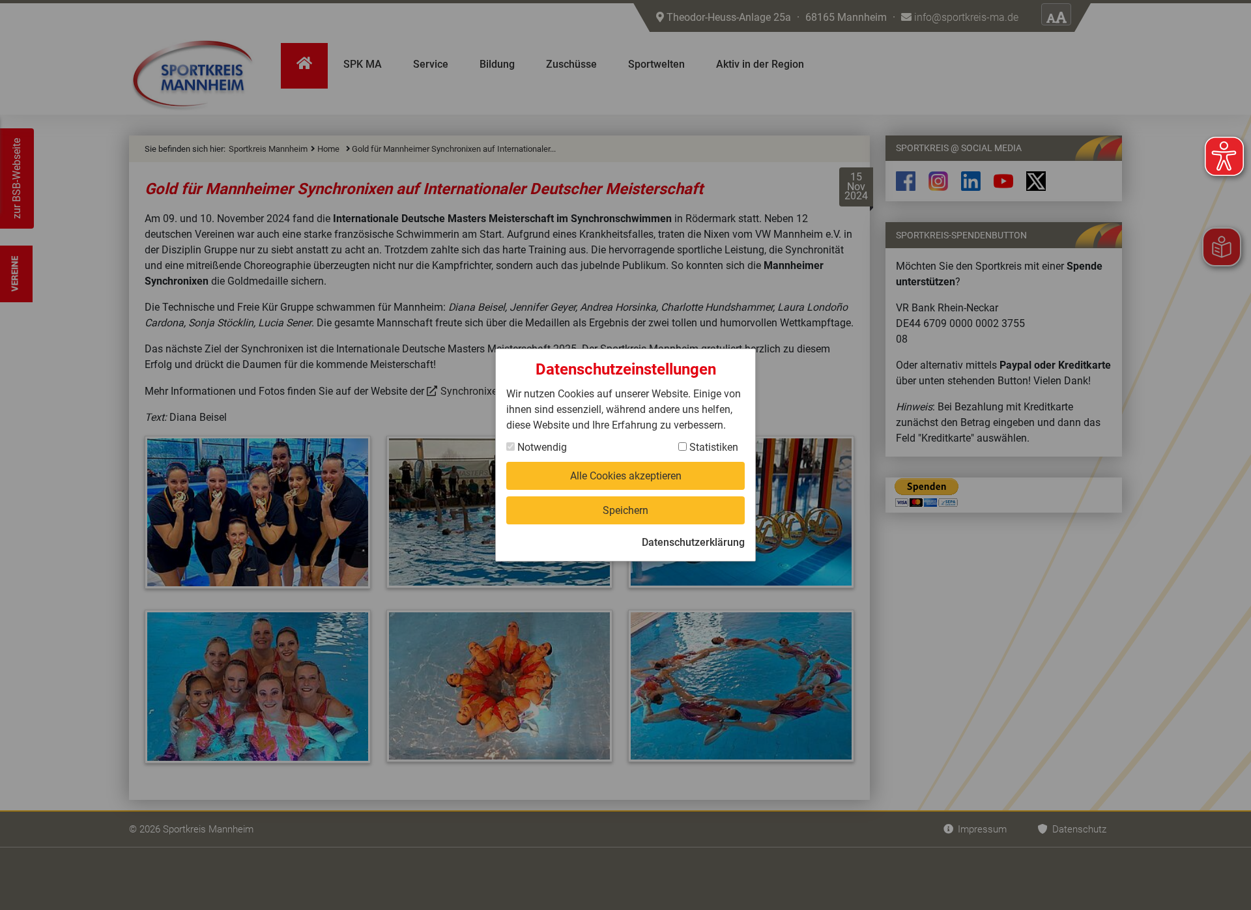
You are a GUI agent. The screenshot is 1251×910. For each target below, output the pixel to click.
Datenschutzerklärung (693, 542)
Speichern (625, 510)
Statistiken (712, 447)
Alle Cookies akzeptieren (626, 476)
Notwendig (541, 447)
